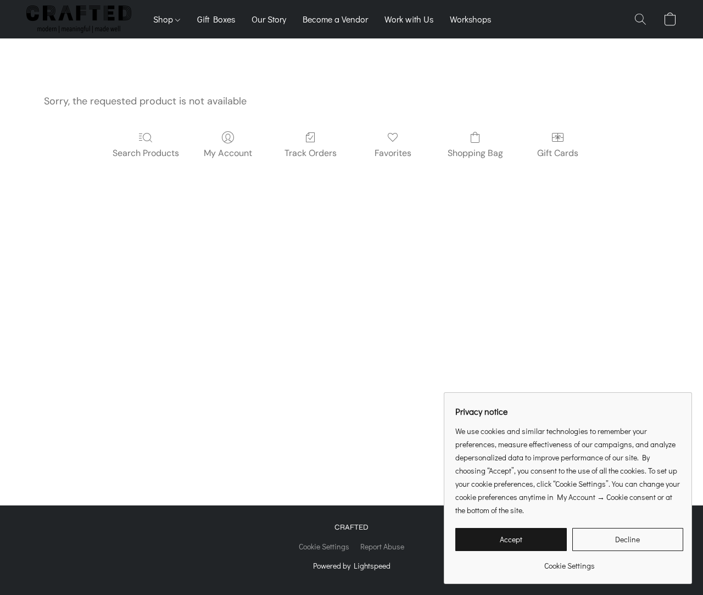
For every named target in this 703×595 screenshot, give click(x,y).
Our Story (269, 19)
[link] (569, 561)
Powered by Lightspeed (351, 565)
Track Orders (310, 153)
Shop (164, 19)
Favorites (393, 153)
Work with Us (408, 19)
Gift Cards (557, 153)
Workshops (470, 19)
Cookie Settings (324, 546)
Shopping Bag (475, 153)
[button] (78, 19)
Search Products (146, 153)
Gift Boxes (216, 19)
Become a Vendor (335, 19)
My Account (228, 153)
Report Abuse (382, 546)
